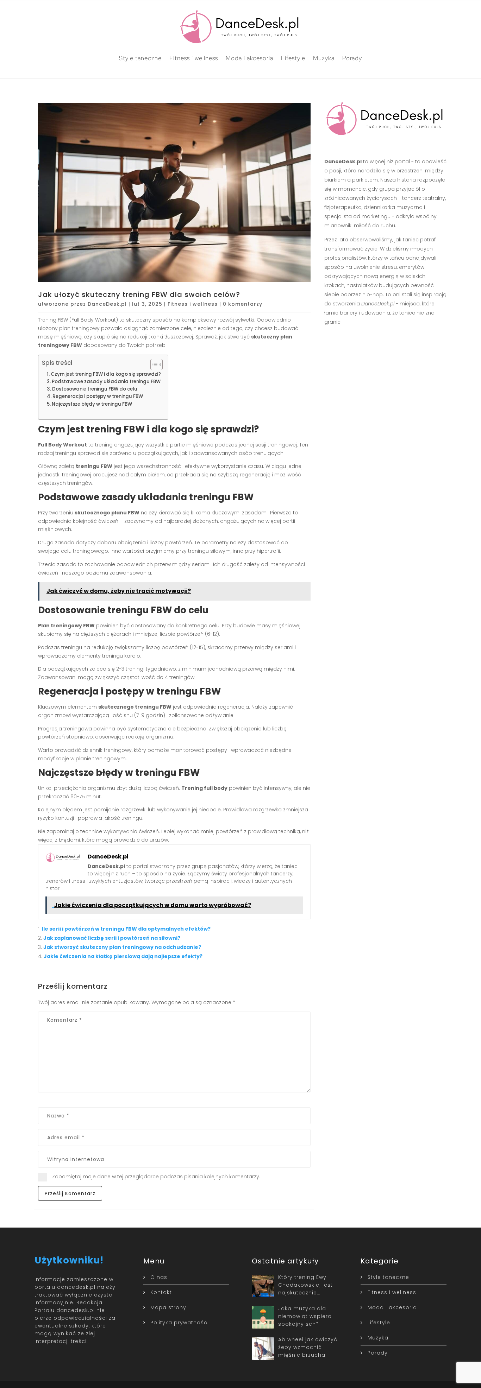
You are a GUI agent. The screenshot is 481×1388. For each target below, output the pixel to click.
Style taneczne (140, 58)
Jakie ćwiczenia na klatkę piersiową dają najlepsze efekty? (123, 956)
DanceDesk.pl (107, 304)
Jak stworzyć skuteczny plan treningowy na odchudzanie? (122, 947)
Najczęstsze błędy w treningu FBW (92, 404)
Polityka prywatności (179, 1322)
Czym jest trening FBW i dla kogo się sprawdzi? (106, 374)
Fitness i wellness (193, 58)
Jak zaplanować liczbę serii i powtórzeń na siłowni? (111, 938)
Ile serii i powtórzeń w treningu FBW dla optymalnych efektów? (126, 928)
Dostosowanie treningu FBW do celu (94, 389)
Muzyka (324, 58)
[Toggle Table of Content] (153, 364)
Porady (352, 58)
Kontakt (161, 1292)
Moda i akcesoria (249, 58)
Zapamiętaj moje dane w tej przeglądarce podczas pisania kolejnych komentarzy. (156, 1176)
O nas (158, 1277)
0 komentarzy (242, 304)
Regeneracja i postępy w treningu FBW (97, 396)
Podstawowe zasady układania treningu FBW (106, 381)
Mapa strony (168, 1307)
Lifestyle (293, 58)
